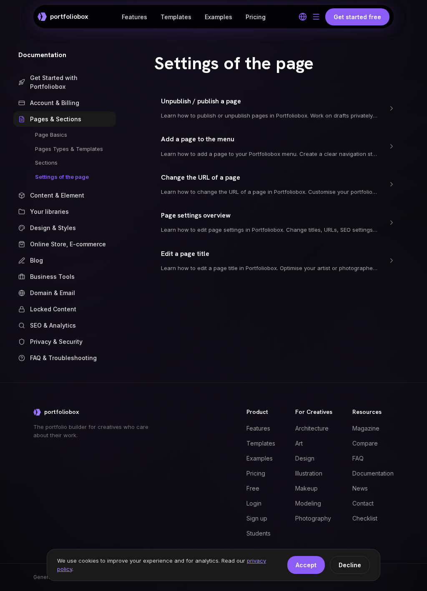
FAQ (358, 458)
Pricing (256, 16)
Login (253, 503)
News (360, 488)
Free (252, 488)
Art (299, 443)
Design (304, 458)
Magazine (365, 428)
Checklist (364, 518)
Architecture (312, 428)
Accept (306, 564)
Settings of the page (62, 176)
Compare (365, 443)
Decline (350, 564)
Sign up (256, 518)
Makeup (306, 488)
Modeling (308, 503)
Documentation (42, 54)
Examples (218, 16)
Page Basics (51, 134)
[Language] (303, 17)
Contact (363, 503)
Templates (176, 16)
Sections (46, 162)
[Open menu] (316, 17)
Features (134, 16)
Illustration (308, 473)
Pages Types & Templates (69, 148)
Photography (313, 518)
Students (258, 533)
